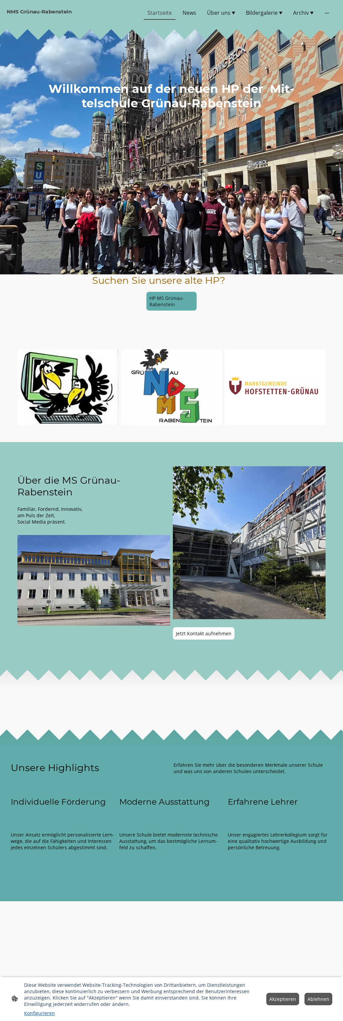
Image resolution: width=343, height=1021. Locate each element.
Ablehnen (318, 999)
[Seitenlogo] (61, 20)
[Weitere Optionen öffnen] (327, 12)
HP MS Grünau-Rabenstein (166, 301)
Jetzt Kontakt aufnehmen (203, 633)
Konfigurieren (39, 1013)
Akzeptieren (282, 999)
